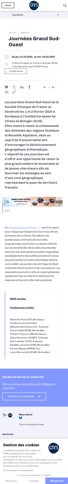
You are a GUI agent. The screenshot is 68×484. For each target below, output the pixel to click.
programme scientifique (22, 227)
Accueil (13, 32)
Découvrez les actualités (21, 396)
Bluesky (20, 417)
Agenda (25, 32)
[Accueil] (34, 5)
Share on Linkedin (22, 87)
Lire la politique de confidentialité (18, 470)
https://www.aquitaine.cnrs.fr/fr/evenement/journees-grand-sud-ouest (14, 92)
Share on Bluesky (6, 87)
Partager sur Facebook (29, 87)
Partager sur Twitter (14, 87)
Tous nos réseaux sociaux (31, 424)
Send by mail (6, 92)
